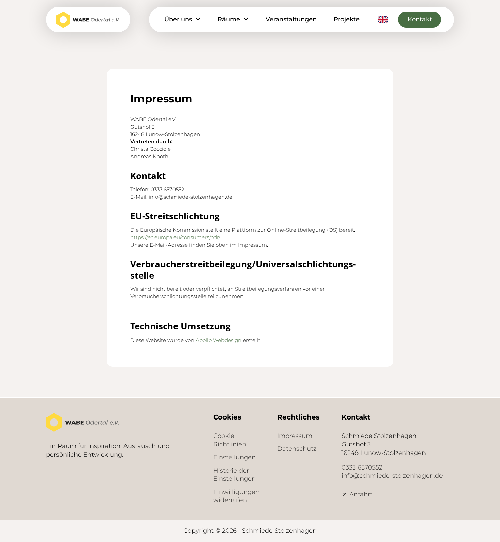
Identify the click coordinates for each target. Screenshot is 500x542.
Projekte (347, 19)
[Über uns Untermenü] (198, 19)
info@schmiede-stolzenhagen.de (392, 475)
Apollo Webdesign (218, 340)
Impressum (294, 436)
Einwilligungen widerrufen (236, 496)
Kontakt (419, 19)
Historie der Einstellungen (234, 475)
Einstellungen (234, 457)
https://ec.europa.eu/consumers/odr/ (175, 237)
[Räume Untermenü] (246, 19)
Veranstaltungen (291, 19)
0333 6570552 (361, 467)
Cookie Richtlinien (229, 440)
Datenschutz (296, 449)
